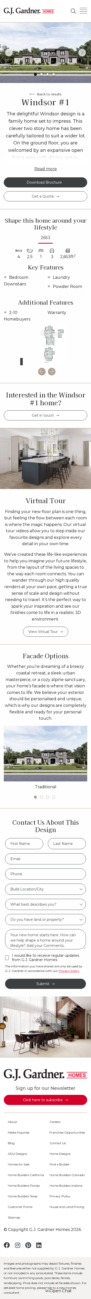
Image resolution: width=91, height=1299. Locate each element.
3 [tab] (47, 74)
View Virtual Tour (64, 33)
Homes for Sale (18, 1164)
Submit (42, 984)
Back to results (49, 94)
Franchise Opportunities (67, 1132)
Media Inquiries (18, 1132)
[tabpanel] (45, 52)
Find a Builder (60, 1164)
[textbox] (45, 889)
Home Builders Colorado (67, 1175)
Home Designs (60, 1153)
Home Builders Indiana (66, 1185)
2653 (45, 237)
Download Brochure (44, 182)
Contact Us (58, 1143)
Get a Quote (43, 196)
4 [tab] (53, 74)
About (12, 1121)
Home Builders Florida (24, 1185)
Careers (55, 1121)
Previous (9, 52)
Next (82, 52)
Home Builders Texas (22, 1196)
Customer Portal (20, 1206)
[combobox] (45, 889)
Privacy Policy (69, 971)
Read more (45, 168)
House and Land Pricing (67, 1206)
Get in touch (43, 415)
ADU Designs (17, 1153)
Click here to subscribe (43, 1100)
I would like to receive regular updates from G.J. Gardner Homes (45, 957)
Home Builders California (26, 1175)
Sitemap (14, 1217)
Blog (11, 1143)
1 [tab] (35, 74)
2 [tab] (41, 74)
